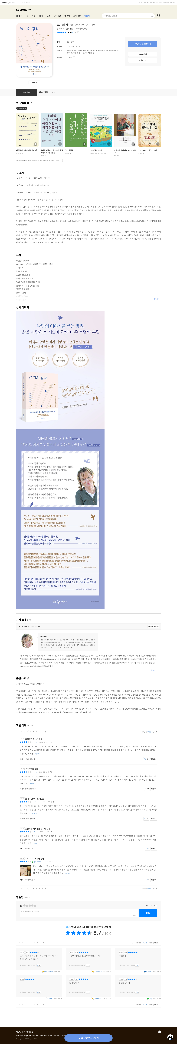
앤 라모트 (59, 29)
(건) (73, 32)
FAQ (62, 1036)
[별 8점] (32, 906)
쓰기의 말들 (69, 150)
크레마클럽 (23, 9)
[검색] (23, 2)
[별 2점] (24, 906)
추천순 (149, 732)
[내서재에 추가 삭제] (34, 143)
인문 (68, 42)
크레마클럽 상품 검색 (111, 16)
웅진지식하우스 (70, 29)
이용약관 (19, 1036)
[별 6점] (29, 906)
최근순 (144, 732)
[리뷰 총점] (62, 32)
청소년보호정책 (40, 1036)
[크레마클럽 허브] (158, 15)
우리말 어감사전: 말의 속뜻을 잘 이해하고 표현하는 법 (52, 151)
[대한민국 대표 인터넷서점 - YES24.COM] (4, 2)
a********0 (48, 972)
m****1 (149, 972)
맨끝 (45, 731)
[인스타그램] (159, 1031)
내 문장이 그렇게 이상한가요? (26, 150)
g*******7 (35, 802)
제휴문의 (56, 1036)
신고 (51, 742)
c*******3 (98, 999)
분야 (27, 2)
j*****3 (34, 742)
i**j (150, 999)
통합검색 (12, 2)
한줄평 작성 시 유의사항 (156, 906)
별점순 (155, 732)
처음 (21, 731)
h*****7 (35, 832)
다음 (42, 731)
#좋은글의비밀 (21, 108)
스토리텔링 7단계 (96, 150)
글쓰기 (72, 42)
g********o (38, 862)
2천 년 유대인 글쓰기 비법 (147, 150)
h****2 (34, 772)
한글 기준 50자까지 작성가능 (30, 911)
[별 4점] (27, 906)
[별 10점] (35, 906)
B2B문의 (49, 1036)
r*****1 (50, 999)
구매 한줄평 (137, 943)
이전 (24, 731)
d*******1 (98, 972)
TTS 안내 (74, 57)
